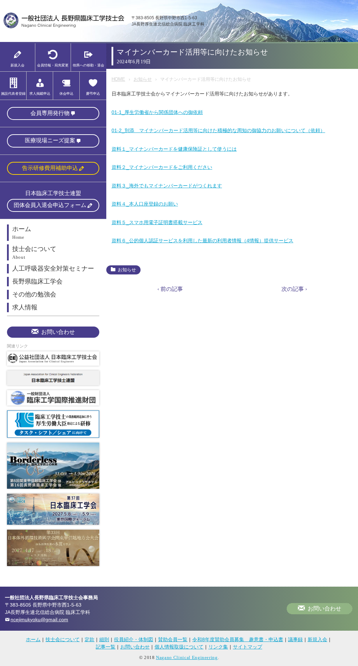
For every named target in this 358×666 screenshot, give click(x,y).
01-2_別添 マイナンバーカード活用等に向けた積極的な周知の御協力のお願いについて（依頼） (218, 130)
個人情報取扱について (179, 647)
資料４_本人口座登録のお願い (145, 204)
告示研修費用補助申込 (50, 168)
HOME (118, 79)
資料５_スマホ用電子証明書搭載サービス (157, 222)
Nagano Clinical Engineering (187, 657)
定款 (89, 639)
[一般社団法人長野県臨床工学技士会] (63, 27)
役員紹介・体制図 (133, 639)
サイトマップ (247, 647)
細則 (104, 639)
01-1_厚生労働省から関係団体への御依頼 (157, 112)
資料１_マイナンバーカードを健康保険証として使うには (174, 149)
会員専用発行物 (50, 113)
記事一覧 (105, 647)
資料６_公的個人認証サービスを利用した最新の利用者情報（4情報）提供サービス (202, 240)
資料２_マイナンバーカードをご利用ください (162, 167)
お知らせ (143, 79)
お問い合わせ (58, 332)
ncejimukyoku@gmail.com (39, 619)
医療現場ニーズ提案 (50, 140)
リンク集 (218, 647)
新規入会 (317, 639)
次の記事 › (294, 289)
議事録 (295, 639)
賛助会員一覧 (172, 639)
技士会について (62, 639)
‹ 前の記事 (170, 289)
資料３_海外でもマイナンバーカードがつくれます (167, 185)
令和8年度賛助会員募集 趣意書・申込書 (237, 639)
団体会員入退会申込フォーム (50, 205)
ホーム (33, 639)
